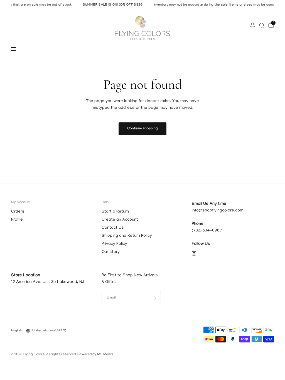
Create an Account (120, 220)
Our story (111, 252)
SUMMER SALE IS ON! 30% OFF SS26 (109, 5)
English (16, 330)
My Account (21, 202)
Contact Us (113, 228)
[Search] (261, 25)
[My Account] (252, 25)
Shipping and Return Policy (127, 236)
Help (105, 202)
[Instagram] (198, 253)
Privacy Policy (114, 244)
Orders (17, 211)
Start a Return (115, 211)
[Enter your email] (155, 297)
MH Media (105, 354)
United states (49, 330)
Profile (17, 220)
